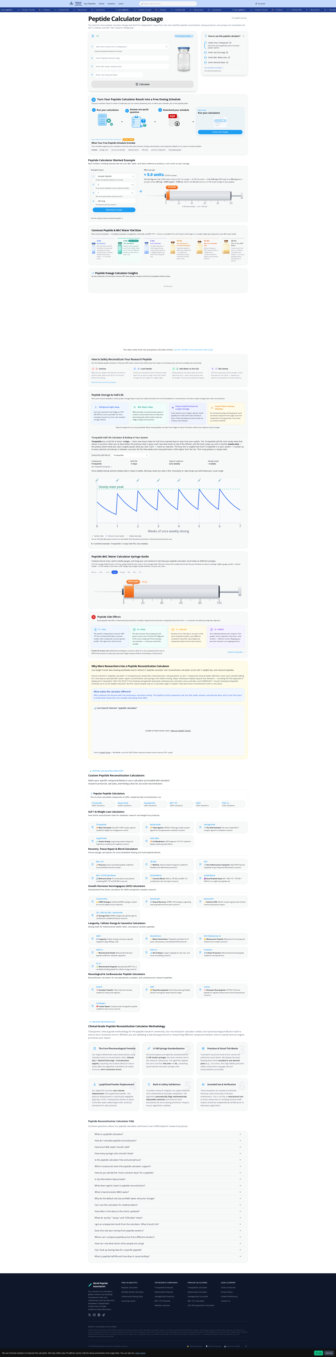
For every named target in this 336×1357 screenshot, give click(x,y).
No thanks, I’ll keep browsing (168, 703)
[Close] (204, 652)
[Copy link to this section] (169, 657)
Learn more (140, 1353)
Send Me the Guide (168, 696)
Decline (329, 1353)
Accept (319, 1353)
